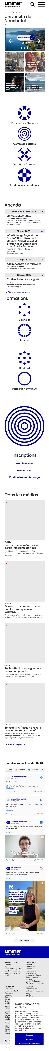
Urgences (8, 967)
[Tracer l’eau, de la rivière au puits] (14, 62)
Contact (8, 965)
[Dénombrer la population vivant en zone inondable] (35, 82)
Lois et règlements (33, 981)
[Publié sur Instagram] (41, 868)
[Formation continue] (24, 379)
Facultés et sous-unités (35, 983)
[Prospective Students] (24, 114)
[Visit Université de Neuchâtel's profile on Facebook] (8, 777)
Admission (9, 989)
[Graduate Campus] (24, 155)
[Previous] (10, 41)
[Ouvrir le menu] (41, 4)
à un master (24, 470)
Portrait (29, 965)
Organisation (31, 967)
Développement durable (32, 978)
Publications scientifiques (31, 972)
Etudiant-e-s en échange (24, 477)
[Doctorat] (24, 359)
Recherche (30, 969)
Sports (28, 993)
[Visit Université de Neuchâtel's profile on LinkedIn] (8, 822)
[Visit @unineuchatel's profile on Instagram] (8, 868)
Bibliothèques (31, 989)
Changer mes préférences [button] (29, 1043)
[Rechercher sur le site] (32, 4)
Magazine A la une (33, 975)
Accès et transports (13, 969)
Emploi (7, 975)
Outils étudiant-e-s (12, 973)
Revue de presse (16, 744)
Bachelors (9, 993)
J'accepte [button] (29, 1035)
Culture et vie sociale (34, 991)
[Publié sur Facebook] (41, 777)
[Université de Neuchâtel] (13, 4)
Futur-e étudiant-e (12, 991)
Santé (28, 995)
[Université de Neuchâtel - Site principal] (13, 952)
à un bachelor (24, 463)
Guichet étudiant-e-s (13, 971)
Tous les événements (19, 292)
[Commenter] (11, 814)
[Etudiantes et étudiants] (24, 176)
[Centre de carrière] (24, 134)
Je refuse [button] (29, 1039)
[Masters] (24, 331)
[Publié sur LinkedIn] (41, 822)
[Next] (38, 41)
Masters (8, 995)
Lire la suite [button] (10, 788)
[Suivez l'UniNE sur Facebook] (5, 1041)
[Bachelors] (24, 310)
